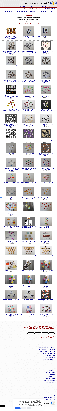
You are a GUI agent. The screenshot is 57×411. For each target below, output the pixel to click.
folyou (2, 405)
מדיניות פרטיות (31, 333)
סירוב (29, 407)
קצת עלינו (51, 333)
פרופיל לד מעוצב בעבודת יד (49, 372)
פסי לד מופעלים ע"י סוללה (50, 366)
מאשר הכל (17, 407)
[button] (56, 3)
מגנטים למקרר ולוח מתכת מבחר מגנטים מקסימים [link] (42, 8)
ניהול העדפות (23, 407)
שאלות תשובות (45, 333)
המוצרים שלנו (38, 333)
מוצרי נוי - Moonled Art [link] (52, 8)
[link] (52, 3)
